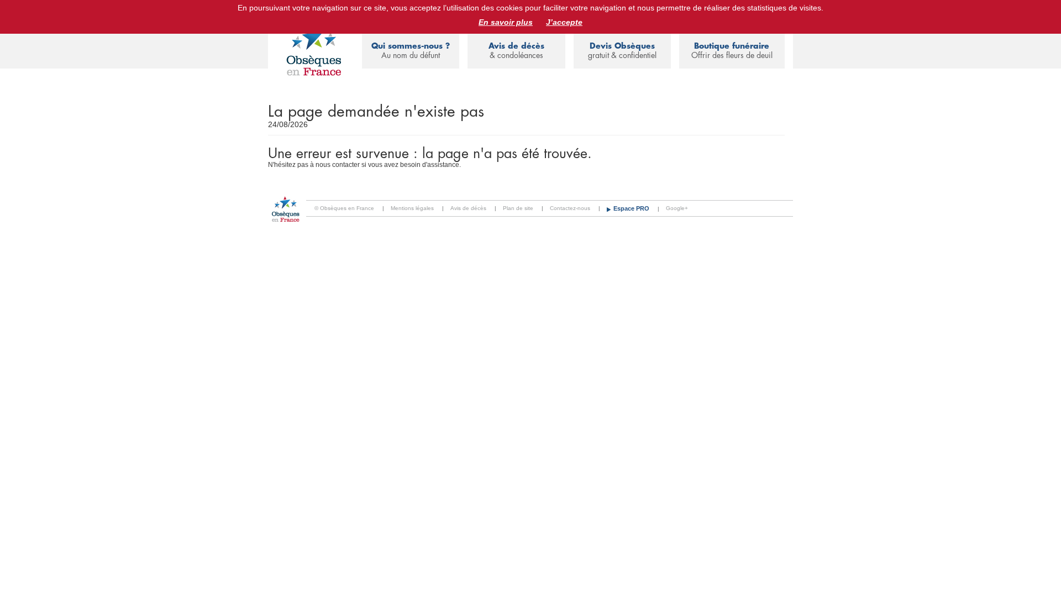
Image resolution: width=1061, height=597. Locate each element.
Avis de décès (516, 50)
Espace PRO (632, 208)
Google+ (677, 208)
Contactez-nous (570, 208)
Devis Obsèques (622, 50)
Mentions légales (412, 208)
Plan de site (518, 208)
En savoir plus (506, 22)
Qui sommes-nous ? (410, 50)
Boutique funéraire (732, 50)
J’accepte (564, 22)
